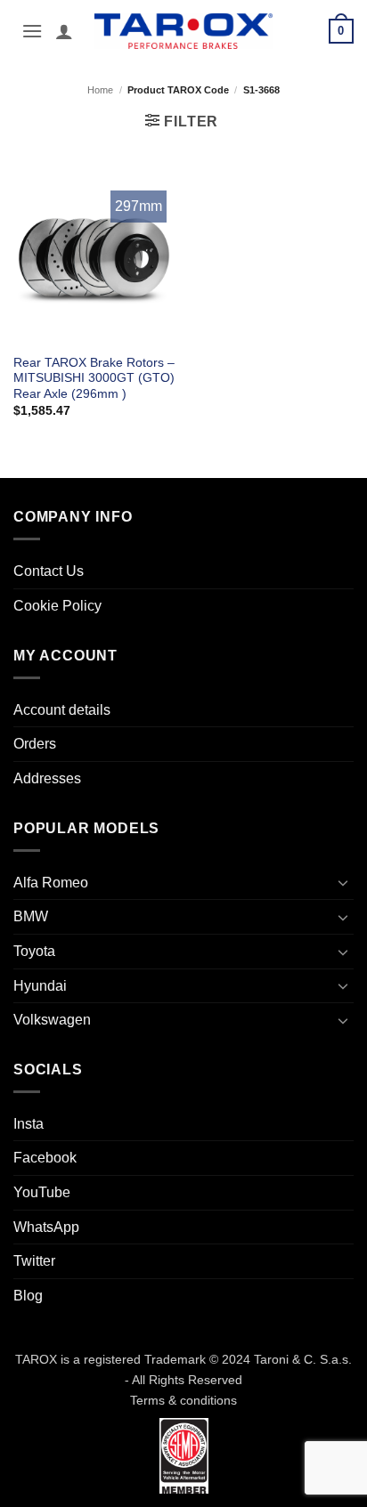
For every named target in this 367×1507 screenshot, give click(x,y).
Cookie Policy (57, 605)
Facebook (45, 1157)
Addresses (47, 778)
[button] (32, 31)
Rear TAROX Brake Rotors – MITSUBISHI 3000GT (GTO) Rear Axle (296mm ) (94, 378)
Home (100, 90)
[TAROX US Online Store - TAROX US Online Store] (183, 30)
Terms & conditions (183, 1400)
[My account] (64, 31)
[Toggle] (343, 882)
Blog (28, 1295)
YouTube (41, 1192)
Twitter (34, 1260)
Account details (61, 709)
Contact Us (48, 571)
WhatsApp (46, 1227)
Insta (28, 1123)
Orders (34, 743)
